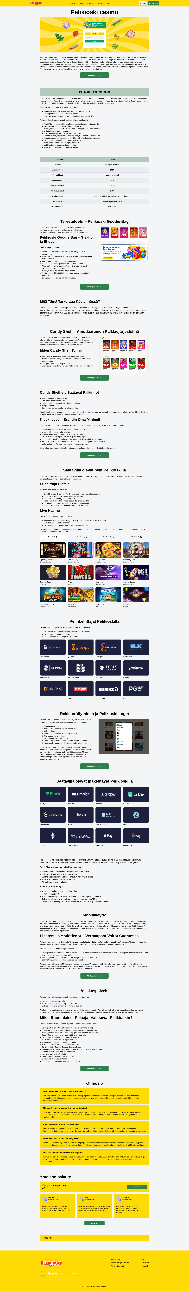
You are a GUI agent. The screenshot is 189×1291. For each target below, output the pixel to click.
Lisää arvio (137, 1187)
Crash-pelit (107, 537)
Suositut (51, 537)
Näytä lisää (94, 1223)
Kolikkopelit (134, 537)
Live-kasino (79, 537)
